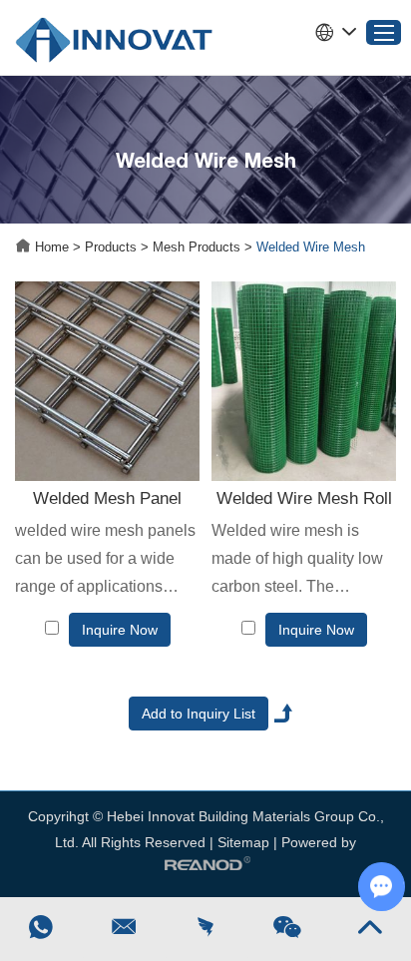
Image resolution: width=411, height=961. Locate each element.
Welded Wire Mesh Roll (304, 498)
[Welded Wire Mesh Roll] (303, 381)
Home (52, 247)
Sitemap (243, 842)
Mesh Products (196, 247)
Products (111, 247)
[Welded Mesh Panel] (107, 381)
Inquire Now (120, 630)
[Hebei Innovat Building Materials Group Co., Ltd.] (113, 37)
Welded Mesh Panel (107, 498)
